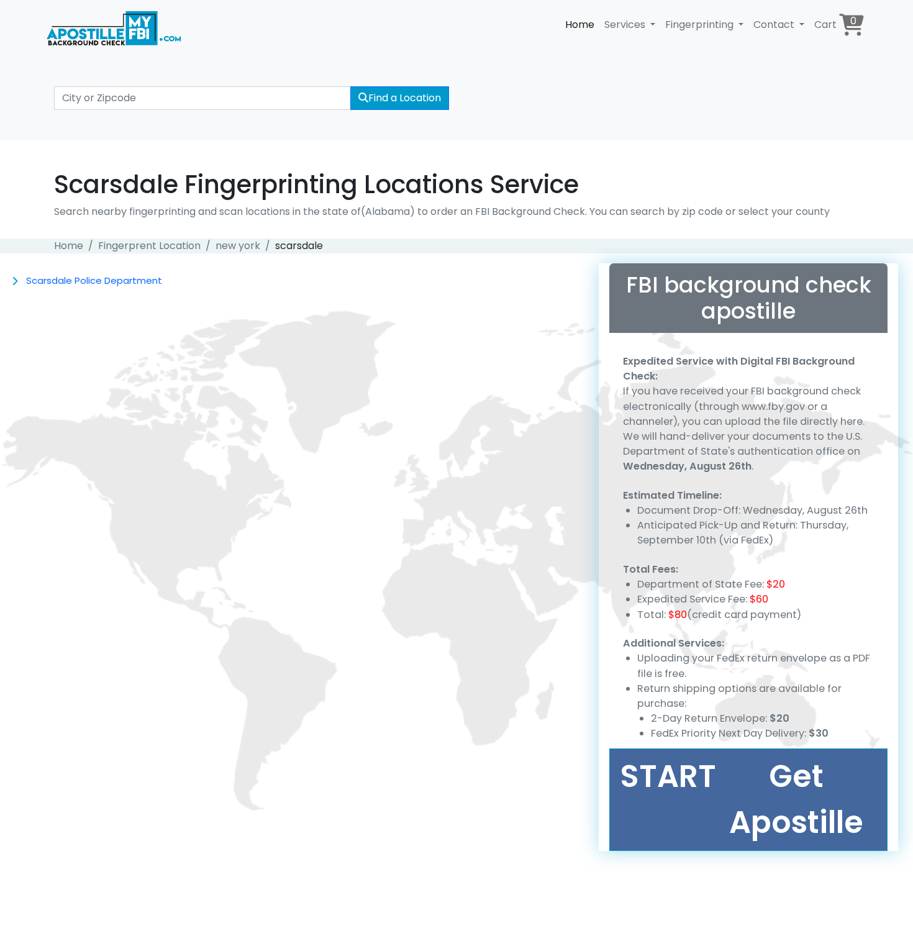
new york (238, 246)
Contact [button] (775, 24)
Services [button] (626, 24)
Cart (835, 23)
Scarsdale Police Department (94, 280)
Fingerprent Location (149, 246)
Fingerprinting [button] (700, 24)
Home (579, 24)
